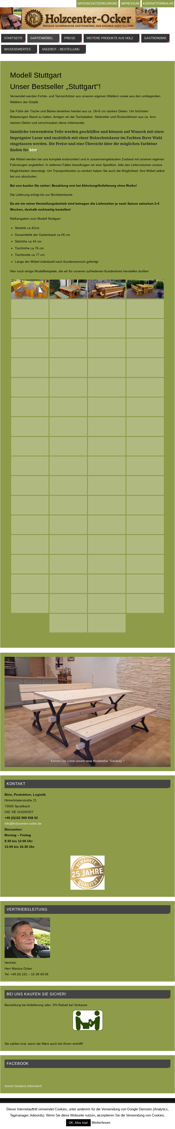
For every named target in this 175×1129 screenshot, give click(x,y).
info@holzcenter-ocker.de (23, 823)
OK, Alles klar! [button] (78, 1122)
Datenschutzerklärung (97, 3)
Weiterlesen (101, 1122)
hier (33, 149)
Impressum (130, 3)
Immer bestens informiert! (23, 1086)
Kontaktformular (158, 3)
